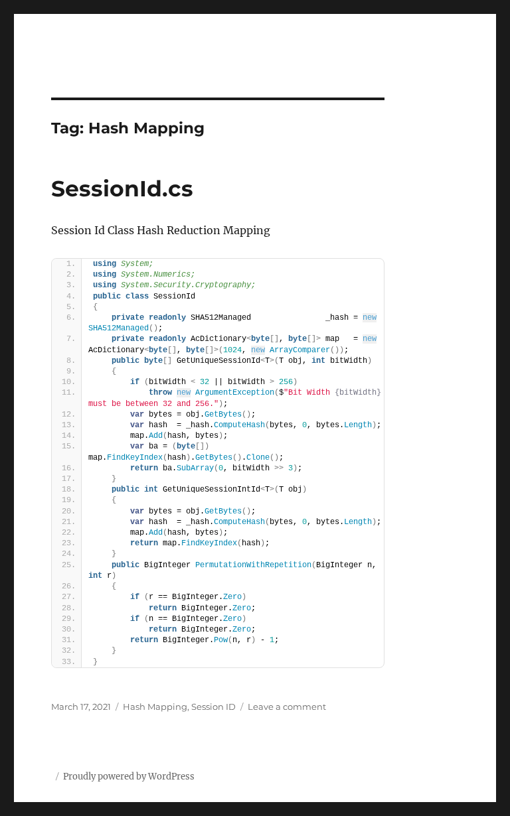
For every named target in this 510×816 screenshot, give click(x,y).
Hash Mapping (155, 706)
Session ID (213, 706)
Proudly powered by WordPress (129, 776)
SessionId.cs (122, 188)
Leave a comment (287, 706)
